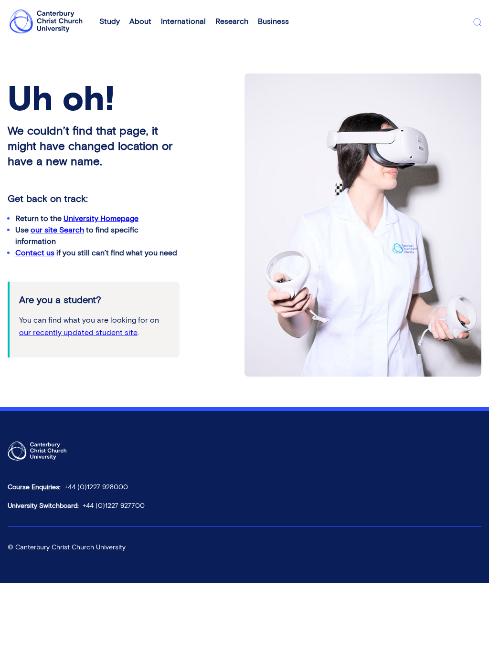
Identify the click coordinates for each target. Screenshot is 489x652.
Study (109, 21)
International (183, 21)
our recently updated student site (78, 332)
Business (273, 21)
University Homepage (101, 218)
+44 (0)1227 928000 (96, 487)
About (140, 21)
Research (231, 21)
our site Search (57, 229)
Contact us (34, 252)
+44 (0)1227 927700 (114, 506)
